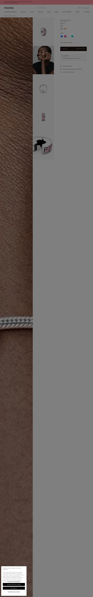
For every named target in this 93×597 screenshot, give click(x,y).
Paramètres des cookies (14, 591)
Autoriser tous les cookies (14, 584)
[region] (14, 581)
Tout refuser (14, 588)
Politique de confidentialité (13, 581)
